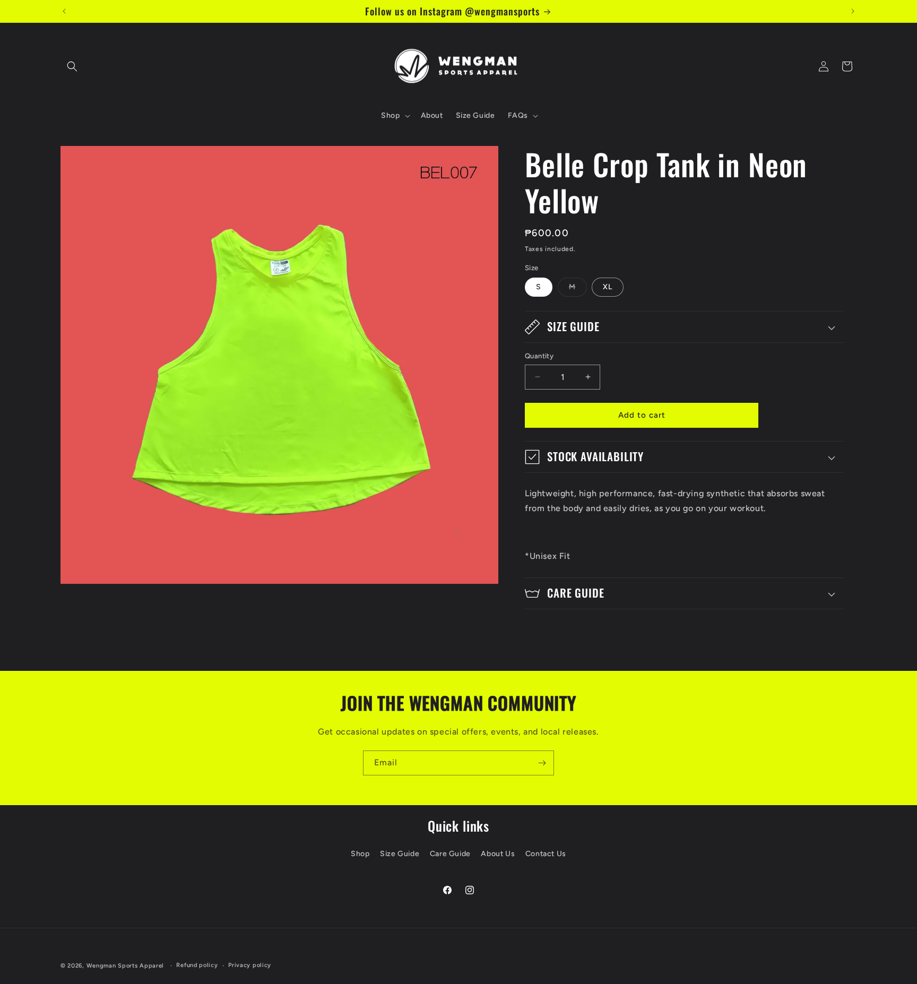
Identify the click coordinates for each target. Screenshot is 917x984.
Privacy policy (249, 965)
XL (607, 286)
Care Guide (450, 853)
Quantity (539, 356)
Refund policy (197, 965)
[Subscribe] (541, 762)
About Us (498, 853)
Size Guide (399, 853)
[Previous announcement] (64, 11)
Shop (360, 853)
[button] (72, 66)
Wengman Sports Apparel (125, 965)
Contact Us (545, 853)
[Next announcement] (852, 11)
